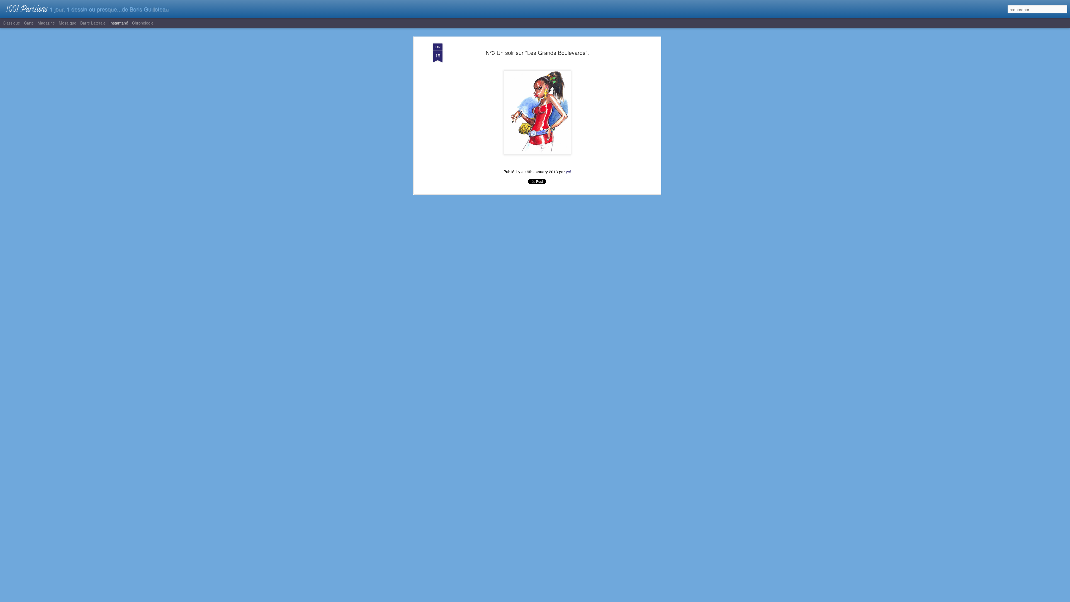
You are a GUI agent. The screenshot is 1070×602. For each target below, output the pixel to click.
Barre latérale (93, 23)
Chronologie (143, 23)
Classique (11, 23)
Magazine (46, 23)
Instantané (119, 23)
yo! (568, 171)
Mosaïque (67, 23)
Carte (29, 23)
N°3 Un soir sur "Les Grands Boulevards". (537, 52)
